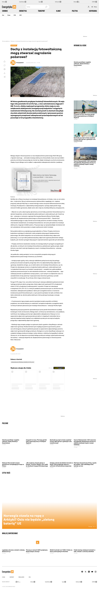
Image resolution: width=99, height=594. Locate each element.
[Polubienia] (4, 61)
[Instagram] (95, 571)
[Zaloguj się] (88, 7)
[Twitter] (85, 571)
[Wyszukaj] (46, 7)
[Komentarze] (4, 65)
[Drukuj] (4, 69)
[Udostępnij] (4, 77)
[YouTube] (92, 571)
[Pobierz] (4, 73)
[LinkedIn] (88, 571)
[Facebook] (82, 571)
